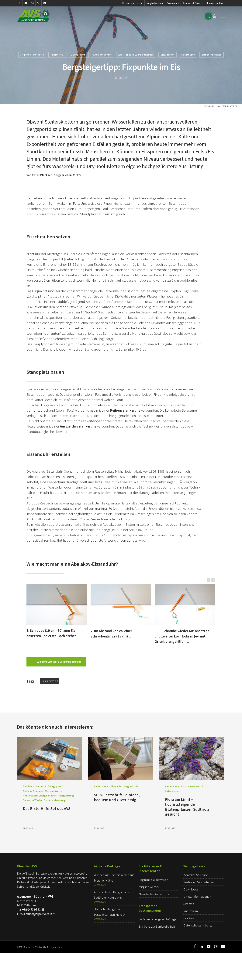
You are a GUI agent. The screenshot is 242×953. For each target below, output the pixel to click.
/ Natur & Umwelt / (192, 786)
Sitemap (188, 904)
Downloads (173, 3)
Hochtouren (188, 54)
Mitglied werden (155, 3)
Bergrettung (66, 795)
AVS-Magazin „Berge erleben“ (136, 54)
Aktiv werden (172, 791)
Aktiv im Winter (102, 54)
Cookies (188, 918)
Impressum (190, 911)
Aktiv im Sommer (33, 791)
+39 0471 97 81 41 (33, 910)
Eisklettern (167, 54)
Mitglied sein (131, 786)
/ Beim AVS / (58, 54)
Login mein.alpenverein (153, 880)
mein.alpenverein (134, 3)
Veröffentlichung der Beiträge (157, 919)
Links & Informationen (197, 896)
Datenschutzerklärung (197, 925)
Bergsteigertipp (50, 681)
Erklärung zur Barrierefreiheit (157, 926)
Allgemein (116, 786)
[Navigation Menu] (223, 16)
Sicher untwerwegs (55, 800)
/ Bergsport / (79, 54)
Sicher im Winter (211, 54)
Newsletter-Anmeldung (154, 894)
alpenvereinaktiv (214, 3)
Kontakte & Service (192, 3)
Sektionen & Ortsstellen (198, 882)
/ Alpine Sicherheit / (32, 54)
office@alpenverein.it (40, 914)
